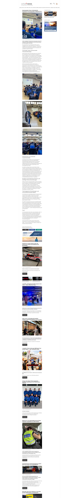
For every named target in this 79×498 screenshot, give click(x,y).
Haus (31, 7)
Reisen (27, 7)
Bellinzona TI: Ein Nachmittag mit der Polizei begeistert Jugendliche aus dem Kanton (31, 421)
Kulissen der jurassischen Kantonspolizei (32, 268)
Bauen (58, 7)
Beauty (49, 7)
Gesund (44, 7)
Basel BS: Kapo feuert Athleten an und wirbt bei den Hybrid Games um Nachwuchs (31, 492)
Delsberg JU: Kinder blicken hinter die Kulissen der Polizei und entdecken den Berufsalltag (30, 244)
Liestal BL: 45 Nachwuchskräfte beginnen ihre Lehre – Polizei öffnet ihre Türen (32, 284)
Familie (56, 7)
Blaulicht (22, 7)
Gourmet (52, 7)
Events (29, 7)
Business (37, 7)
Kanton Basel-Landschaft (33, 309)
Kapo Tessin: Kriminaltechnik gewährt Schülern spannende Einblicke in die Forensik (32, 319)
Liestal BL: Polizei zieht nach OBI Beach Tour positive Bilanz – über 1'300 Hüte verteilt (31, 349)
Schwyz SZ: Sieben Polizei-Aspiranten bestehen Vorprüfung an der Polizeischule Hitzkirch (31, 382)
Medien (40, 7)
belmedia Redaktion (28, 39)
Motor (54, 7)
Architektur (34, 7)
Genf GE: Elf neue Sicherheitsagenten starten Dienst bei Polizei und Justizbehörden (31, 464)
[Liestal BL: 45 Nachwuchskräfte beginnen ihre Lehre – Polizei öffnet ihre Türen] (32, 296)
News (20, 7)
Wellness (46, 7)
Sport (25, 7)
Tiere (42, 7)
